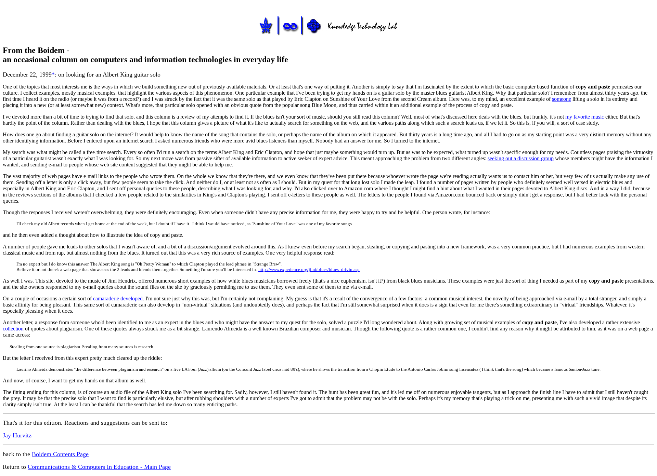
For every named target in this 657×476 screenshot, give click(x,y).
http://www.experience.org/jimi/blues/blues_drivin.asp (309, 269)
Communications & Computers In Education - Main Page (99, 466)
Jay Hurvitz (17, 435)
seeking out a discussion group (521, 158)
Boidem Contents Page (60, 454)
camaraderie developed (118, 298)
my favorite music (584, 117)
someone (561, 99)
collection (13, 328)
